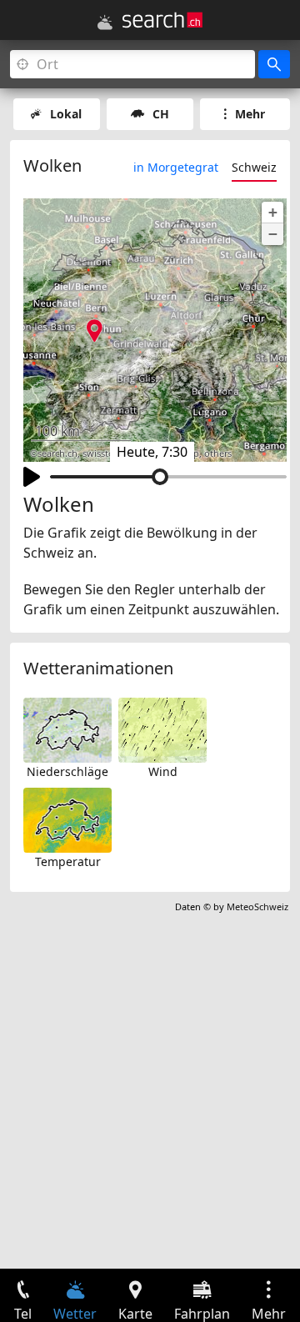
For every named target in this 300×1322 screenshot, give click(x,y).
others (218, 453)
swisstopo (104, 453)
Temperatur (68, 861)
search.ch (58, 453)
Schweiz (254, 167)
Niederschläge (67, 771)
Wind (163, 771)
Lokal (66, 114)
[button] (272, 212)
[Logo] (162, 20)
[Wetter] (105, 22)
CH (160, 114)
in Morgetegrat (175, 167)
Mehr (250, 114)
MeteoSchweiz (257, 906)
